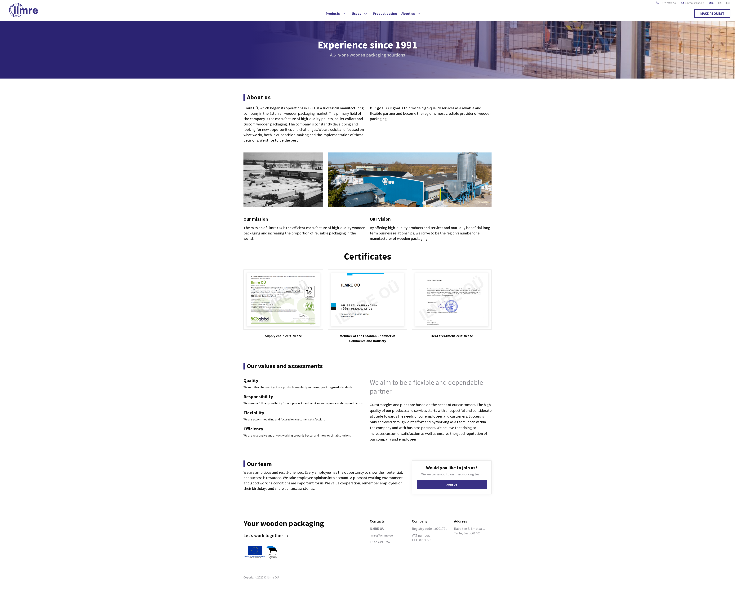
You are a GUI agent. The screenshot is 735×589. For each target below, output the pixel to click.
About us (408, 13)
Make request (712, 13)
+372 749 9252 (668, 3)
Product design (385, 13)
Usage (357, 13)
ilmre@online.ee (694, 3)
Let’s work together (263, 535)
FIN (720, 3)
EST (728, 3)
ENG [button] (711, 3)
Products (333, 13)
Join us (451, 484)
